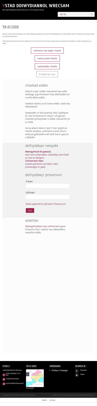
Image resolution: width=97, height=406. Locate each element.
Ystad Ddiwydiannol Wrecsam (35, 5)
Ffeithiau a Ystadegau (59, 370)
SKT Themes (31, 395)
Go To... (63, 14)
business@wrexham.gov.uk (15, 383)
